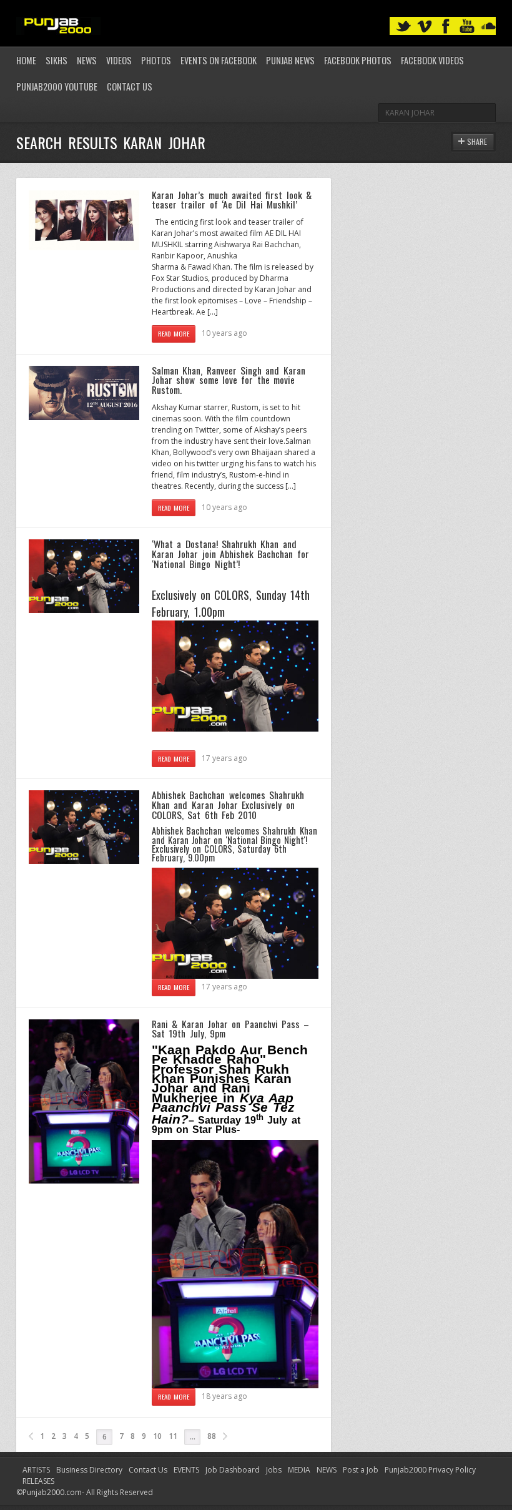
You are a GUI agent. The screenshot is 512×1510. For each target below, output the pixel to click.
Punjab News (290, 60)
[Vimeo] (424, 26)
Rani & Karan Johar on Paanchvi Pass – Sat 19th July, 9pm (230, 1028)
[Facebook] (445, 26)
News (87, 60)
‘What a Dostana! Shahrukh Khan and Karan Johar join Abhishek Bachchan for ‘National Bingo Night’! (230, 553)
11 (173, 1436)
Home (26, 60)
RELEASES (38, 1481)
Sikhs (56, 60)
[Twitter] (403, 26)
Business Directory (89, 1469)
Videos (119, 60)
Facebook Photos (357, 60)
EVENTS (186, 1469)
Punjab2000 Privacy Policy (430, 1469)
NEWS (327, 1469)
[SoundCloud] (488, 26)
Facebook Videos (432, 60)
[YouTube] (467, 26)
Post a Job (360, 1469)
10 (157, 1436)
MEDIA (299, 1469)
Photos (156, 60)
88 (211, 1436)
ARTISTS (36, 1469)
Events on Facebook (218, 60)
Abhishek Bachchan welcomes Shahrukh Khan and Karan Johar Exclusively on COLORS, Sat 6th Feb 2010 (228, 804)
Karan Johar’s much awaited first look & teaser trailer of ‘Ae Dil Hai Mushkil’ (232, 199)
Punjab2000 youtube (56, 86)
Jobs (274, 1469)
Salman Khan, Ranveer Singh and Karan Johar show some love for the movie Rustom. (228, 380)
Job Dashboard (232, 1469)
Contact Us (129, 86)
